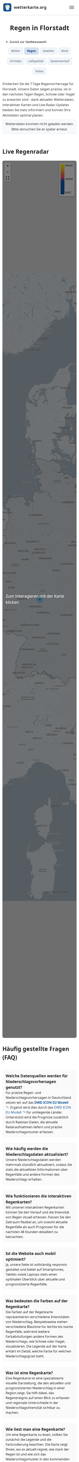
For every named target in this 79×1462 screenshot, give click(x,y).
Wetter (15, 51)
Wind (64, 51)
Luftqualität (36, 61)
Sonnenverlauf (59, 61)
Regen (31, 51)
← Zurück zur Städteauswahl (26, 42)
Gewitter (48, 51)
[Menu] (72, 7)
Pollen (39, 71)
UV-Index (15, 61)
